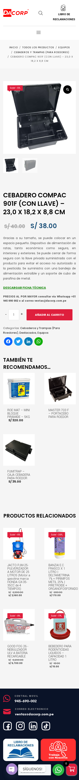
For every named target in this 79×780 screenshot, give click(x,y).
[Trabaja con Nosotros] (58, 750)
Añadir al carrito (49, 315)
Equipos (42, 333)
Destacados (27, 333)
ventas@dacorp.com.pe (34, 714)
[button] (67, 89)
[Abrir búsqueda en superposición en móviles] (41, 13)
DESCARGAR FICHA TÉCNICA (24, 288)
